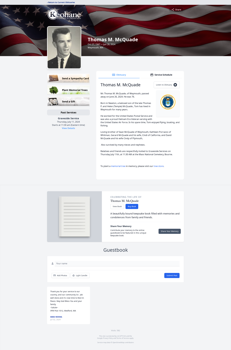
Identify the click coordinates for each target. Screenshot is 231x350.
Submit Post (172, 275)
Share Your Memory (169, 231)
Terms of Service (123, 338)
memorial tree (118, 166)
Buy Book (132, 206)
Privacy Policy (108, 338)
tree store (159, 166)
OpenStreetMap (118, 342)
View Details (68, 128)
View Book (117, 206)
